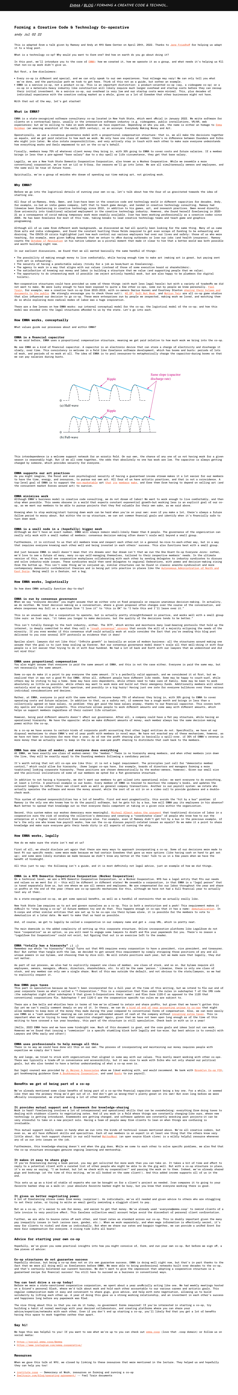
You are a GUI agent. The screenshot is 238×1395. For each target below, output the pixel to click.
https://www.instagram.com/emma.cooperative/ (49, 1345)
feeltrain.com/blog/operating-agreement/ (46, 1375)
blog (88, 5)
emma (75, 5)
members (124, 482)
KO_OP (128, 293)
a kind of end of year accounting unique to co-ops (163, 1007)
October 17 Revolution (47, 240)
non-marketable (87, 482)
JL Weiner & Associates (82, 1070)
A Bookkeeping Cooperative (79, 1073)
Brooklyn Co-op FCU (208, 1070)
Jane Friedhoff (180, 44)
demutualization (203, 908)
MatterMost (109, 1136)
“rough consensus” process (109, 628)
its (115, 482)
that (108, 482)
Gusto (118, 1073)
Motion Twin (172, 293)
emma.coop (153, 1331)
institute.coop (27, 1372)
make (134, 482)
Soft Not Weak (145, 293)
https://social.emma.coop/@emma (39, 1341)
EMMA (92, 61)
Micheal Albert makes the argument (136, 812)
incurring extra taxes (188, 1014)
